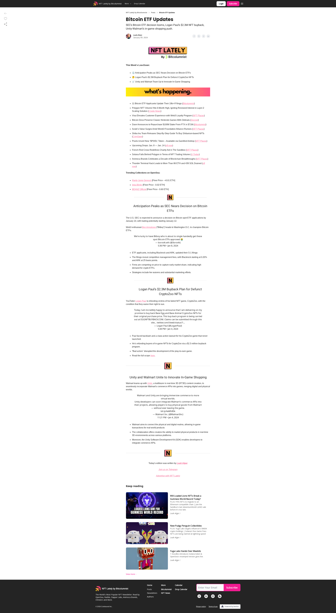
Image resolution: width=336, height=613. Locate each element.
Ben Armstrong (149, 227)
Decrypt (194, 120)
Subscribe (233, 3)
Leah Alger (137, 35)
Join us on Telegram (168, 469)
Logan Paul (140, 301)
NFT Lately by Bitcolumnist (136, 13)
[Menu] (242, 3)
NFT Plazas (198, 115)
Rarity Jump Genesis (141, 180)
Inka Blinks (137, 185)
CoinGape (137, 136)
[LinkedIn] (206, 596)
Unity (149, 383)
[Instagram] (213, 596)
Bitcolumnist (188, 103)
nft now (169, 145)
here (153, 355)
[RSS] (220, 596)
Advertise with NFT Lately (168, 476)
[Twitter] (199, 596)
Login (221, 3)
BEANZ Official (139, 189)
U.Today (195, 154)
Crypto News (155, 111)
